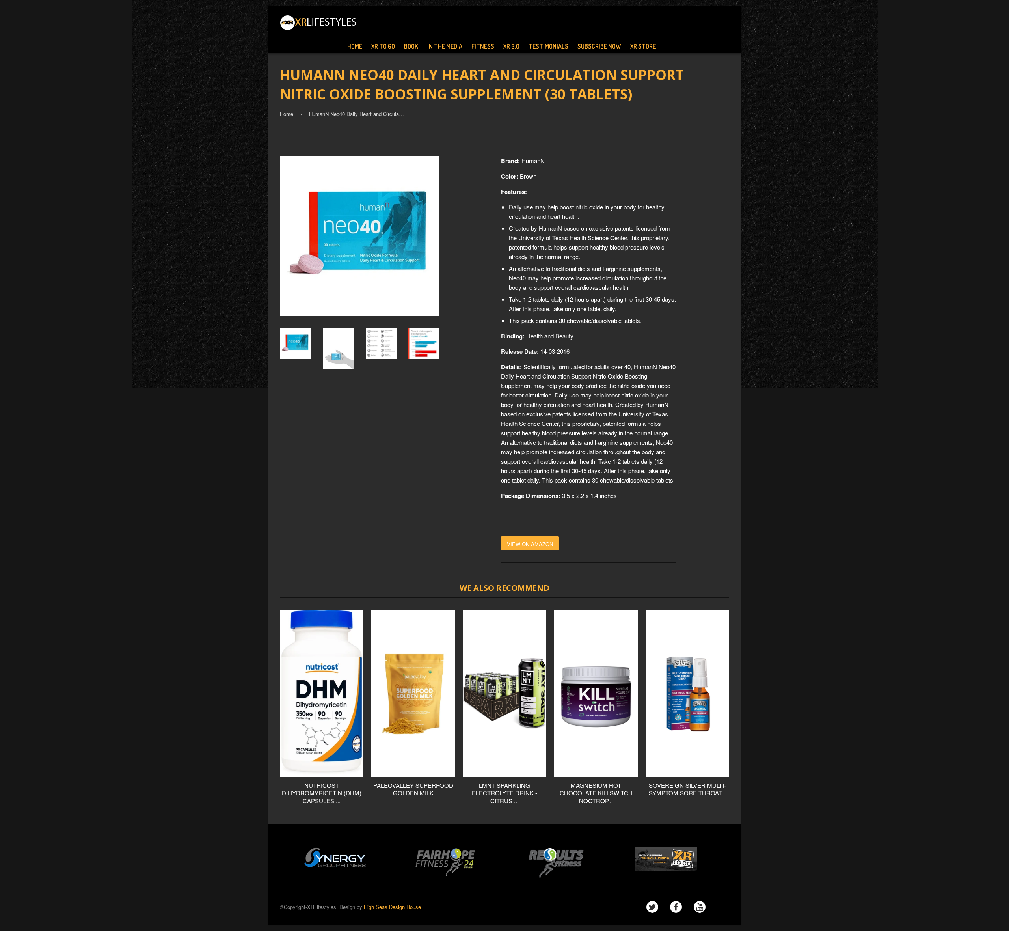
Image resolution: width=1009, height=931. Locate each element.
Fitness (482, 46)
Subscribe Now (599, 46)
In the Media (444, 46)
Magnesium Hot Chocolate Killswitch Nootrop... (596, 793)
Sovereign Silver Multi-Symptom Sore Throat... (687, 789)
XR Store (643, 46)
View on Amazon (530, 544)
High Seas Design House (392, 906)
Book (411, 46)
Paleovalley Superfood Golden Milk (413, 789)
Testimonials (548, 46)
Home (354, 46)
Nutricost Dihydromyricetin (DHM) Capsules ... (321, 793)
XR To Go (383, 46)
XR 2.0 (511, 46)
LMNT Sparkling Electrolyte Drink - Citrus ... (504, 793)
